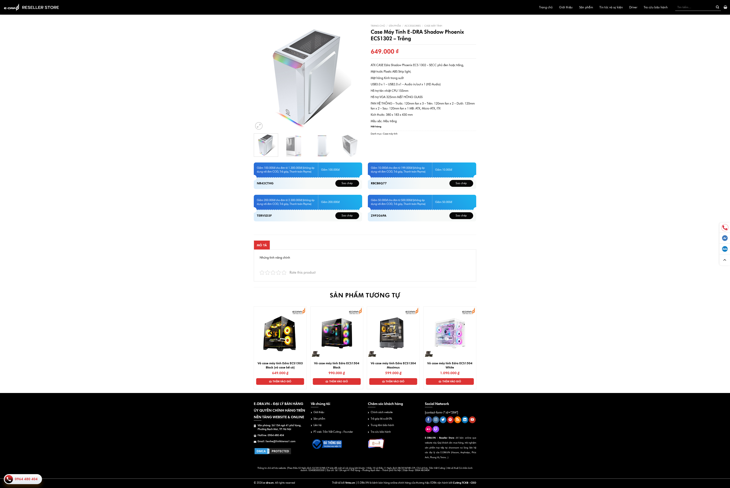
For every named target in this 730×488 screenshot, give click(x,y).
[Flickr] (428, 429)
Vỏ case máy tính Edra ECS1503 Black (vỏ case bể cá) (280, 365)
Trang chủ (546, 7)
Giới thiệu (566, 7)
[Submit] (717, 7)
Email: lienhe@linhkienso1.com (276, 441)
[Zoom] (259, 126)
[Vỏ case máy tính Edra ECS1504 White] (450, 333)
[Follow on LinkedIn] (465, 419)
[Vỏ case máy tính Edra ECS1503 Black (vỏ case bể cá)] (280, 333)
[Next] (355, 76)
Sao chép (347, 183)
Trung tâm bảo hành (382, 425)
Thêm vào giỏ (282, 381)
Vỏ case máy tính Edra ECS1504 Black (336, 365)
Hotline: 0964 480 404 (271, 435)
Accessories (413, 25)
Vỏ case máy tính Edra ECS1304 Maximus (393, 365)
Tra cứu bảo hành (656, 7)
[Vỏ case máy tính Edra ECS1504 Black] (336, 333)
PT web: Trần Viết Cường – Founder (333, 431)
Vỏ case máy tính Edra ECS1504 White (449, 365)
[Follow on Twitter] (443, 419)
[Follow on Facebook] (428, 419)
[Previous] (260, 76)
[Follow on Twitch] (435, 429)
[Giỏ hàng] (725, 7)
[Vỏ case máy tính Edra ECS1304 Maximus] (393, 333)
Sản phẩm (586, 7)
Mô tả (262, 245)
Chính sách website (382, 412)
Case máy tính (433, 25)
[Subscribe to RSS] (457, 419)
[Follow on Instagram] (435, 419)
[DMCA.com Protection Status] (273, 450)
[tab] (262, 245)
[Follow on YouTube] (472, 419)
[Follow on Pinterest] (450, 419)
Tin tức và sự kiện (611, 7)
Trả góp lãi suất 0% (381, 418)
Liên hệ (317, 425)
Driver (633, 7)
